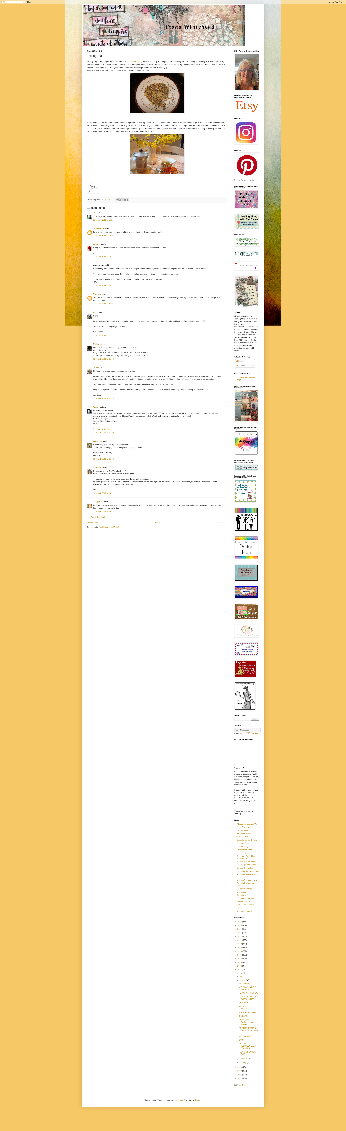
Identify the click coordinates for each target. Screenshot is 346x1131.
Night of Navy (242, 853)
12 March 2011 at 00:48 (103, 398)
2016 (239, 958)
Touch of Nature (243, 901)
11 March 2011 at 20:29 (103, 304)
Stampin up (241, 892)
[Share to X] (122, 199)
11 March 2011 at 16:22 (103, 220)
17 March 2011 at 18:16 (103, 511)
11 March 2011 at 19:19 (103, 285)
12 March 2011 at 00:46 (103, 359)
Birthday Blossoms (244, 834)
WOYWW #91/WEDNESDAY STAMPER (248, 1046)
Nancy (96, 344)
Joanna (96, 244)
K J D (95, 312)
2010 (239, 1067)
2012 (239, 966)
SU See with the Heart (246, 862)
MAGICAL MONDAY (247, 1012)
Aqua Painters (243, 827)
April (241, 976)
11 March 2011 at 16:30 (103, 235)
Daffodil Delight (243, 846)
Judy (95, 367)
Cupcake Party (243, 843)
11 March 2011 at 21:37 (103, 335)
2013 (239, 962)
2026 (239, 921)
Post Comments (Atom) (109, 527)
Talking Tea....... (245, 1016)
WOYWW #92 (245, 1036)
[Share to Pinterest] (127, 199)
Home (157, 522)
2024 (239, 929)
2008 (239, 1074)
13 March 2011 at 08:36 (103, 459)
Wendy (96, 407)
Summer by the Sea (245, 898)
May (241, 973)
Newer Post (93, 522)
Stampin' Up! (242, 895)
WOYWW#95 (244, 983)
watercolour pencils (245, 911)
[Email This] (117, 199)
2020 (239, 944)
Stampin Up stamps (245, 889)
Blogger (197, 1100)
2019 (239, 947)
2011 (239, 970)
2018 (239, 951)
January (243, 1062)
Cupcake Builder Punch (247, 840)
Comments (242, 366)
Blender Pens (242, 837)
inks (238, 908)
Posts (240, 361)
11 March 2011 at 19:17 (103, 256)
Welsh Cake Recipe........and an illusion (248, 1022)
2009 (239, 1071)
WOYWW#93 (244, 1003)
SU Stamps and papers (247, 865)
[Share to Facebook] (125, 199)
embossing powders (245, 905)
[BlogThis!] (119, 199)
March (242, 980)
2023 (239, 933)
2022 (239, 936)
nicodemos (178, 1100)
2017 (239, 955)
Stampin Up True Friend (247, 880)
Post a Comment (98, 517)
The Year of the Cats (102, 429)
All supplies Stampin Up (247, 824)
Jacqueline (98, 502)
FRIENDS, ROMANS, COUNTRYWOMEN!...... (249, 1030)
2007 (239, 1078)
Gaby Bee (98, 441)
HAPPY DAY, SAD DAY (248, 993)
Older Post (221, 522)
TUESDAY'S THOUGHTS (245, 1007)
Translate (254, 733)
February (243, 1059)
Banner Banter (243, 830)
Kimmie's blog (136, 61)
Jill (94, 213)
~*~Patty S (98, 467)
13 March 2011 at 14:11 (103, 493)
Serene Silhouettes (245, 868)
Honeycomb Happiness (247, 850)
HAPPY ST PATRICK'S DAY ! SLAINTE (248, 998)
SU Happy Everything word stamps (246, 857)
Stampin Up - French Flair (248, 871)
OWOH (242, 1040)
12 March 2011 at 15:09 (103, 433)
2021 (239, 940)
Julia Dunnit (98, 228)
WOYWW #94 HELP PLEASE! (247, 988)
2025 (239, 925)
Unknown (97, 294)
